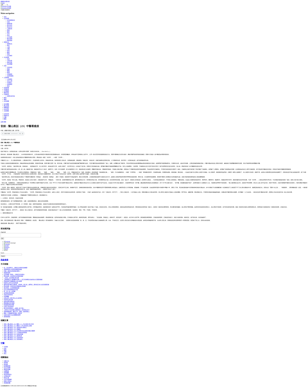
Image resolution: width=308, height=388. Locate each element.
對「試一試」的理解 (9, 291)
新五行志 (9, 27)
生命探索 (6, 87)
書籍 (5, 99)
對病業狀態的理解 (9, 304)
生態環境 (9, 84)
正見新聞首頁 (11, 20)
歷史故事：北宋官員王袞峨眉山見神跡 (15, 286)
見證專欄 (9, 64)
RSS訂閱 (6, 109)
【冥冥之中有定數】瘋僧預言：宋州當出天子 (17, 309)
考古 (8, 35)
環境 (8, 30)
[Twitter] (6, 245)
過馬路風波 (7, 316)
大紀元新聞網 (8, 379)
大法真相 (6, 57)
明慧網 (6, 362)
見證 (8, 59)
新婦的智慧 (7, 272)
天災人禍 (9, 81)
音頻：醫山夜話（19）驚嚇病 (12, 329)
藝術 (8, 32)
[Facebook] (7, 241)
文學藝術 (6, 91)
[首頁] (2, 3)
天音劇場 (9, 74)
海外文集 (9, 62)
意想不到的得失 (8, 294)
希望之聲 (6, 377)
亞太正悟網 (7, 367)
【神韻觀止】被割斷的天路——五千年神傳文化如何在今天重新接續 (23, 279)
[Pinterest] (6, 247)
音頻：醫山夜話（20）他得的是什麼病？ (15, 327)
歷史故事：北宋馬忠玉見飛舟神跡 (13, 276)
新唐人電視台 (8, 381)
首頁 (5, 16)
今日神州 (9, 55)
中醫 (8, 48)
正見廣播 (6, 101)
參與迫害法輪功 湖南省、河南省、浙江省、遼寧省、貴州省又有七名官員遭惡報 (26, 284)
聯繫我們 (6, 107)
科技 (8, 50)
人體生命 (9, 28)
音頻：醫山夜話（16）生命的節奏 (13, 334)
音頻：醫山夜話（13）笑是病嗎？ (13, 339)
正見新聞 (6, 18)
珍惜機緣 (6, 296)
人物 (8, 47)
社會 (8, 21)
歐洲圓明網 (7, 366)
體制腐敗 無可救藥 (9, 303)
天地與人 (9, 82)
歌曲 (8, 69)
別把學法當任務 (8, 299)
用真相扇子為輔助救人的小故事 (13, 281)
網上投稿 (6, 105)
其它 (8, 86)
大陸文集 (9, 60)
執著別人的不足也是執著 (11, 283)
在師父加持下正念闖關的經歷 (12, 315)
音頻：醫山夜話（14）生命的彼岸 (13, 337)
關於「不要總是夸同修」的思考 (13, 313)
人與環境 (6, 77)
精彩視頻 (9, 40)
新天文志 (9, 25)
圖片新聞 (9, 38)
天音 (5, 65)
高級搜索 (4, 260)
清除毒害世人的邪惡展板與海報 (13, 269)
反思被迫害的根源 (9, 293)
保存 (2, 238)
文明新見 (6, 89)
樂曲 (8, 70)
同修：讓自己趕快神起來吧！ (12, 271)
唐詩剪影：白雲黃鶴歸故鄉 (11, 288)
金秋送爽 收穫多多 (9, 301)
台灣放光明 (7, 376)
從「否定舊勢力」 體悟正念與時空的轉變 (15, 267)
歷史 (8, 45)
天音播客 (6, 110)
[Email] (6, 248)
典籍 (8, 54)
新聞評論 (9, 23)
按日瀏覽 (6, 104)
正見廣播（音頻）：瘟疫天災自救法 (14, 274)
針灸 (5, 348)
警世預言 (6, 92)
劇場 (5, 97)
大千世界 (9, 37)
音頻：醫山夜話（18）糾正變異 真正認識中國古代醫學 (19, 330)
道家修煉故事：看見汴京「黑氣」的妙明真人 (17, 311)
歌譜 (8, 72)
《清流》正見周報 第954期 (11, 277)
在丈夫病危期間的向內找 (11, 289)
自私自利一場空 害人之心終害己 (13, 298)
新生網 (6, 364)
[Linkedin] (7, 244)
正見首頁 (6, 113)
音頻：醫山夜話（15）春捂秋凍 (13, 336)
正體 (2, 121)
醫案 (5, 119)
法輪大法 (6, 361)
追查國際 (6, 372)
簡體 (5, 121)
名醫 (5, 351)
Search (2, 253)
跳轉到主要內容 (5, 1)
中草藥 (6, 346)
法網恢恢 (6, 371)
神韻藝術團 (7, 383)
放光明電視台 (8, 374)
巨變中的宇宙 (11, 96)
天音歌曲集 (10, 75)
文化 (8, 33)
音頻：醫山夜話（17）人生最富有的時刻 (15, 332)
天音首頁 (9, 67)
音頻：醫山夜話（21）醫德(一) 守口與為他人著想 (18, 325)
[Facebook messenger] (10, 243)
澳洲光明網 (7, 369)
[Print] (6, 250)
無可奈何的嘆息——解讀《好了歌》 (14, 308)
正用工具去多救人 (9, 306)
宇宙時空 (6, 94)
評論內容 (3, 232)
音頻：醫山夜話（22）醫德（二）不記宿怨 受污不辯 (19, 324)
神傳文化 (6, 42)
